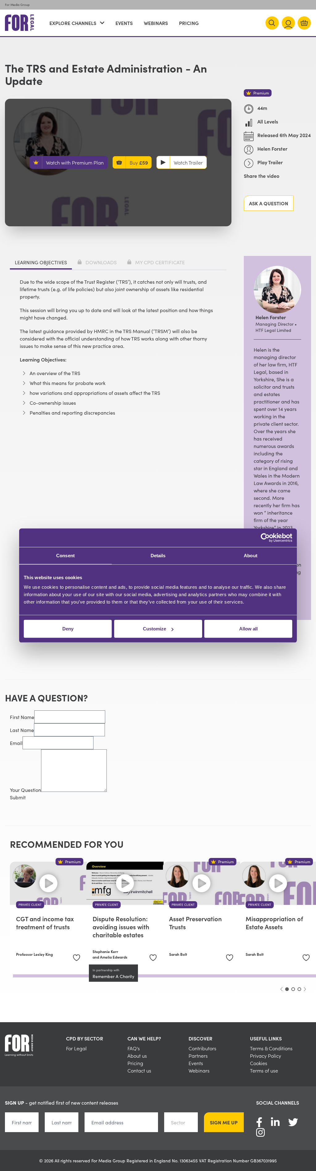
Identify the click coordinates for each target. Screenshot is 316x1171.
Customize (154, 628)
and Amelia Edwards (110, 957)
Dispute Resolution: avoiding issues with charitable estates (121, 926)
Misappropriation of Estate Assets (274, 922)
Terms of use (264, 1070)
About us (137, 1055)
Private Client (30, 904)
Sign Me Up (224, 1122)
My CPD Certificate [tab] (160, 262)
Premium (261, 92)
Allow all (248, 628)
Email (16, 742)
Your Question (25, 789)
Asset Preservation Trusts (195, 922)
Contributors (202, 1048)
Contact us (139, 1070)
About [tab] (250, 555)
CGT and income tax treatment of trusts (45, 922)
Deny (67, 628)
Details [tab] (158, 555)
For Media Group (17, 4)
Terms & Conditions (271, 1048)
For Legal (76, 1048)
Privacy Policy (265, 1055)
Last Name (22, 729)
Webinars (156, 22)
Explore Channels (72, 22)
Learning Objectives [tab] (41, 262)
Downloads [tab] (101, 262)
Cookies (258, 1063)
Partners (198, 1055)
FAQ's (133, 1048)
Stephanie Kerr (105, 951)
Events (124, 22)
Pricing (189, 22)
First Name (22, 716)
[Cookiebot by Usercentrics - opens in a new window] (265, 537)
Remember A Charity (113, 976)
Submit (18, 797)
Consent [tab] (65, 555)
